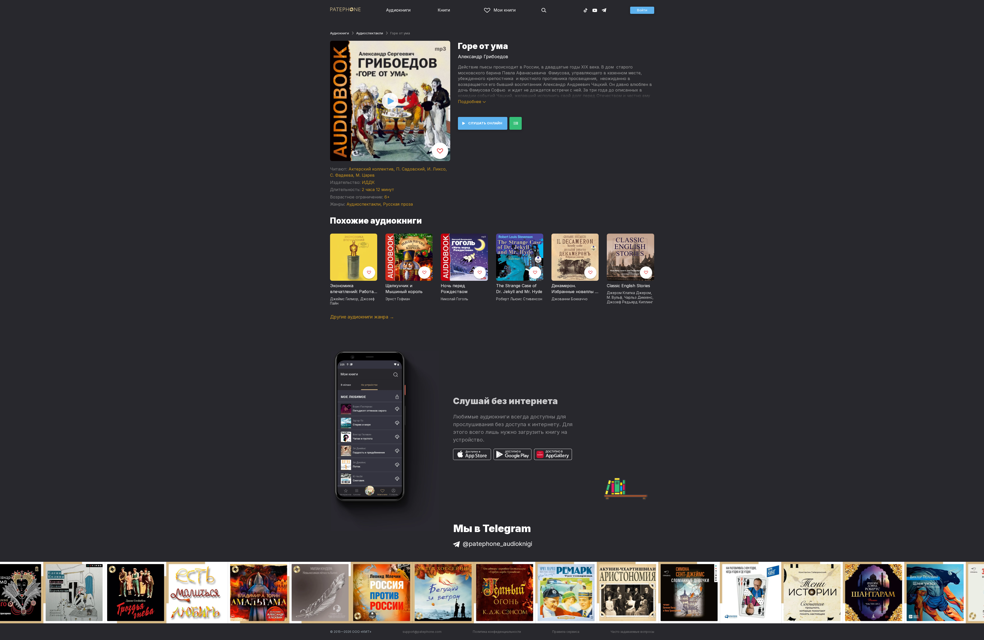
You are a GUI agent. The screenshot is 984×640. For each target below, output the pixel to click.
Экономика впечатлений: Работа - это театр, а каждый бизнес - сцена (353, 289)
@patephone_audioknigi (497, 543)
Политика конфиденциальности (497, 632)
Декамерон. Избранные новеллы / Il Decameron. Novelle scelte (573, 289)
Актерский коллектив (371, 169)
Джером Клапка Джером (629, 293)
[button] (642, 10)
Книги (444, 10)
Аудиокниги (398, 10)
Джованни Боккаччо (569, 299)
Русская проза (398, 204)
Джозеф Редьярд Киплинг (630, 302)
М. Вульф (614, 297)
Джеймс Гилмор (344, 299)
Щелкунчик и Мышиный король (404, 288)
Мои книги (505, 10)
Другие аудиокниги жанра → (362, 316)
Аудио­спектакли (369, 33)
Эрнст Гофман (397, 299)
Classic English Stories (628, 285)
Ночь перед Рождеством (454, 288)
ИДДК (368, 182)
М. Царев (365, 175)
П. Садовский (410, 169)
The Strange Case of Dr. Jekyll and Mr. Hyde (519, 288)
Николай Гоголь (454, 299)
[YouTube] (595, 10)
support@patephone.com (422, 632)
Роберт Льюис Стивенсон (519, 299)
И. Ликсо (436, 169)
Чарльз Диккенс (638, 297)
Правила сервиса (565, 632)
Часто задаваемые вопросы (632, 632)
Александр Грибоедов (483, 56)
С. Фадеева (341, 175)
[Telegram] (604, 10)
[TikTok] (585, 10)
